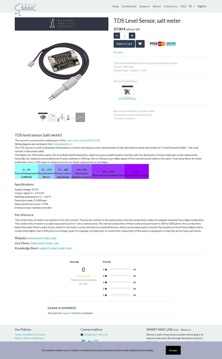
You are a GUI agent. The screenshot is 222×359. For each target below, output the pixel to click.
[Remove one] (117, 36)
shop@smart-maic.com (96, 334)
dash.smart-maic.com (44, 243)
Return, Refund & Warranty (29, 338)
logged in (67, 313)
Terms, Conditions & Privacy (30, 334)
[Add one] (132, 36)
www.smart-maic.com (42, 238)
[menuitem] (115, 6)
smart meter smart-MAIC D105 (83, 140)
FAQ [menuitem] (183, 6)
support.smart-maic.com (55, 248)
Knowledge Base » (62, 143)
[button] (22, 52)
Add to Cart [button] (124, 44)
